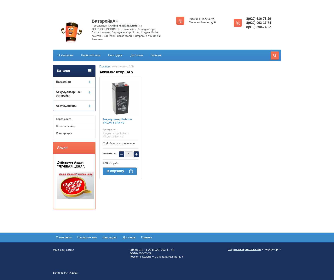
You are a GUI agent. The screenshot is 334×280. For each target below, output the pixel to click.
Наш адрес (115, 55)
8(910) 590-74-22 (258, 27)
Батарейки (63, 81)
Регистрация (64, 133)
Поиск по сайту (65, 126)
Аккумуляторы (66, 105)
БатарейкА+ (105, 21)
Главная (156, 55)
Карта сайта (63, 118)
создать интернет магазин (244, 249)
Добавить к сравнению (120, 143)
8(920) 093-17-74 (258, 23)
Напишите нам (90, 55)
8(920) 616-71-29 (258, 19)
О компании (65, 55)
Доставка (136, 55)
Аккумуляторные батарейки (68, 93)
